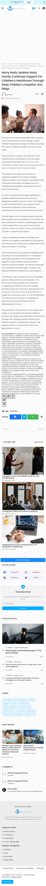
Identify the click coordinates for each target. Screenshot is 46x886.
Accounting (7, 700)
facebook (14, 572)
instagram (36, 572)
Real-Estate (20, 711)
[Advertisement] (23, 37)
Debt (14, 703)
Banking (31, 700)
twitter (35, 577)
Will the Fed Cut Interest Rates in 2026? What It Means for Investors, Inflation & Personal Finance (12, 750)
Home (4, 64)
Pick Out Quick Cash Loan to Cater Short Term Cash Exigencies (23, 666)
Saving (5, 715)
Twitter (24, 416)
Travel (28, 715)
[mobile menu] (2, 8)
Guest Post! (29, 2)
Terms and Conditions (25, 868)
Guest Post (9, 838)
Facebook (15, 416)
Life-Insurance (8, 711)
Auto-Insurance (20, 700)
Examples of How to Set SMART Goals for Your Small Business (20, 477)
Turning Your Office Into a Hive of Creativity (20, 511)
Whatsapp (32, 416)
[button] (39, 8)
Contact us (9, 835)
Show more (38, 442)
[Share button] (41, 416)
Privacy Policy (8, 868)
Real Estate (9, 860)
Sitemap (40, 868)
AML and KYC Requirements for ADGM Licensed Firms (33, 748)
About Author (10, 831)
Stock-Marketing (17, 715)
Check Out (15, 877)
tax (34, 715)
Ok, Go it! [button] (7, 882)
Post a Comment (23, 560)
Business (11, 64)
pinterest (14, 577)
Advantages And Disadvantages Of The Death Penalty (23, 651)
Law (29, 707)
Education (9, 856)
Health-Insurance (9, 707)
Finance (8, 849)
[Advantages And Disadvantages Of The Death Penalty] (23, 634)
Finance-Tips (23, 703)
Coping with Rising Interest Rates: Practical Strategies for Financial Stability (22, 679)
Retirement (30, 711)
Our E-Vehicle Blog (12, 842)
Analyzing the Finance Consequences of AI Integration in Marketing (19, 546)
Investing (22, 707)
